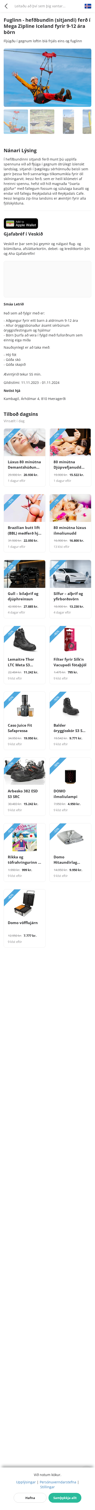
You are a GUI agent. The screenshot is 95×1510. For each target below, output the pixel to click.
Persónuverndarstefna (58, 1482)
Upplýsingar (26, 1482)
